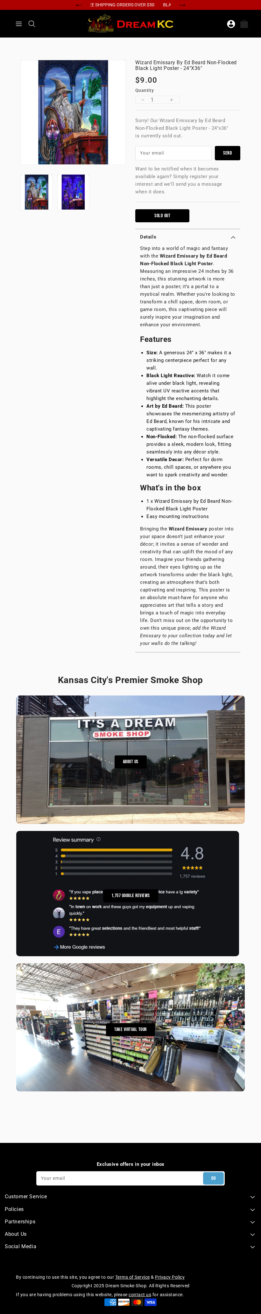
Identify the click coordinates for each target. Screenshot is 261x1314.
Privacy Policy (170, 1277)
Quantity (144, 90)
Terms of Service (132, 1277)
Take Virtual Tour (130, 1030)
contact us (140, 1294)
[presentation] (79, 4)
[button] (187, 237)
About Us (130, 762)
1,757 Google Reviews (130, 896)
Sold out (162, 216)
